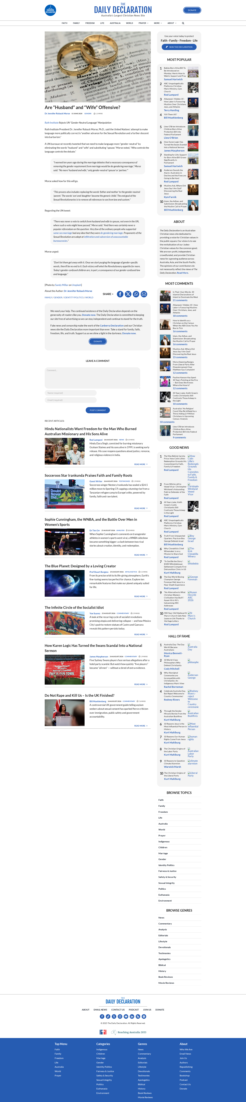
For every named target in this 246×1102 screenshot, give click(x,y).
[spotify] (144, 1016)
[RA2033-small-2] (128, 1032)
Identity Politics (74, 297)
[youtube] (126, 1016)
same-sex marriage (62, 232)
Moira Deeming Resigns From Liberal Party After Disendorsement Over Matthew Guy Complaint (184, 366)
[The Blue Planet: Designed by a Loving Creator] (65, 571)
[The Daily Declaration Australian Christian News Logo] (123, 8)
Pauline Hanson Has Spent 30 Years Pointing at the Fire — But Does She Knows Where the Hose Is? (185, 381)
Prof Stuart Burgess (99, 572)
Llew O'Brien (171, 137)
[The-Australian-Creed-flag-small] (103, 1032)
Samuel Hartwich (173, 79)
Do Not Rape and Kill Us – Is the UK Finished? (79, 695)
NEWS (121, 440)
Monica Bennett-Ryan (173, 654)
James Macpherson (99, 656)
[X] (128, 294)
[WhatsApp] (136, 294)
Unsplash (76, 284)
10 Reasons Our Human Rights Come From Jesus (175, 737)
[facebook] (102, 1016)
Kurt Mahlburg (172, 572)
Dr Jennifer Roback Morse (57, 113)
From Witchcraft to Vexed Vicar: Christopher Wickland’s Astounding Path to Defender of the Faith (175, 489)
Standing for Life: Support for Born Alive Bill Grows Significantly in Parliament (175, 158)
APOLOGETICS (131, 572)
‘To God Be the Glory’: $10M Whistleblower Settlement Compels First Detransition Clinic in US (175, 565)
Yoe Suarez (95, 613)
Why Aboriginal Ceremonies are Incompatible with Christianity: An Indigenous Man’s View (174, 678)
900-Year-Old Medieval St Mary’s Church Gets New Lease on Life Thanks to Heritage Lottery (175, 617)
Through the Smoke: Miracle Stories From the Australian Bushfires (175, 713)
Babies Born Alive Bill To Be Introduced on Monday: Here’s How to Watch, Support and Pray (175, 72)
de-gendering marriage (111, 232)
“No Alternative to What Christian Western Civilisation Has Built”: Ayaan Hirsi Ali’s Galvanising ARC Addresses (174, 599)
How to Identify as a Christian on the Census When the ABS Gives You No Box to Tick (185, 324)
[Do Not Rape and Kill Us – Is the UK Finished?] (65, 701)
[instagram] (120, 1016)
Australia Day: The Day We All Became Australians (174, 647)
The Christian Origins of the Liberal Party (174, 774)
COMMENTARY (123, 613)
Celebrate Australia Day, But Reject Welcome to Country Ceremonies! (174, 693)
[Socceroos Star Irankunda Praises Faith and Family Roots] (65, 481)
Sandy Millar (61, 284)
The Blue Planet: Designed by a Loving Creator (80, 566)
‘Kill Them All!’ (170, 114)
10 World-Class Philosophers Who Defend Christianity (173, 662)
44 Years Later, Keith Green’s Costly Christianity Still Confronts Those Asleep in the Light (185, 397)
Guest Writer (96, 481)
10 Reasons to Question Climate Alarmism (174, 762)
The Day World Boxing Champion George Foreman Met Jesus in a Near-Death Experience (174, 581)
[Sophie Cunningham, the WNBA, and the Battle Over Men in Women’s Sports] (65, 530)
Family (48, 297)
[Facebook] (120, 294)
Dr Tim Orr (95, 530)
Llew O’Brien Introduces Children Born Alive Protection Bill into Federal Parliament (174, 130)
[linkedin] (132, 1016)
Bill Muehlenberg (98, 701)
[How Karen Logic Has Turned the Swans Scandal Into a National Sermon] (65, 656)
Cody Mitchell (171, 668)
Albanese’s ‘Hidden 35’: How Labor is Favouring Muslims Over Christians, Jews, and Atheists (175, 103)
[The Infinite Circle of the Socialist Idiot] (65, 613)
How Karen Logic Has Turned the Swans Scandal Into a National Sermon (175, 144)
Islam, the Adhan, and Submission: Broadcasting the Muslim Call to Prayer (175, 204)
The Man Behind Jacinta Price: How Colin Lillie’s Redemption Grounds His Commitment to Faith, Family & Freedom (175, 461)
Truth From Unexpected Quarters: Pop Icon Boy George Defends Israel (174, 538)
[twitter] (114, 1016)
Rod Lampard (96, 439)
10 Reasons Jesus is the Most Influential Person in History (175, 726)
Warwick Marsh (172, 766)
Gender (87, 113)
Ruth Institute (52, 122)
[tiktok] (108, 1016)
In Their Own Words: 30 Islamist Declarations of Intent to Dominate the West (185, 294)
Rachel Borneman (173, 686)
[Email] (144, 294)
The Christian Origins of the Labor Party (174, 750)
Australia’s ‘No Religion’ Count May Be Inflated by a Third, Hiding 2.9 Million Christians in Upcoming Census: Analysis (184, 413)
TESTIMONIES (124, 481)
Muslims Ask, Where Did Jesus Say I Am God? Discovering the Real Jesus (175, 189)
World (89, 297)
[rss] (138, 1016)
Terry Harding (171, 110)
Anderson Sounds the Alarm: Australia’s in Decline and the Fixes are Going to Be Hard (175, 174)
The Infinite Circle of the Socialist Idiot (74, 607)
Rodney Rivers (172, 699)
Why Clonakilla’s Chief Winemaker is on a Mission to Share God (174, 551)
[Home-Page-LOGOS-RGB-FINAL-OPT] (50, 10)
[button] (183, 23)
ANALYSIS (120, 530)
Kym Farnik (170, 197)
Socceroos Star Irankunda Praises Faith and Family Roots (88, 475)
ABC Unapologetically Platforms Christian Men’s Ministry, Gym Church (174, 87)
